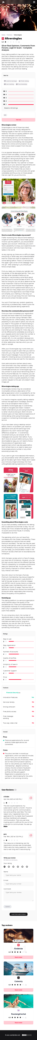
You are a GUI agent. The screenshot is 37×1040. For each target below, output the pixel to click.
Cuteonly (18, 981)
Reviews (9, 35)
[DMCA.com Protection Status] (27, 1035)
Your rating (8, 863)
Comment (7, 889)
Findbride (18, 949)
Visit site (18, 120)
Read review (18, 957)
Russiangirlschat (18, 1014)
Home (3, 35)
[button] (5, 826)
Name (6, 872)
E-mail (6, 880)
